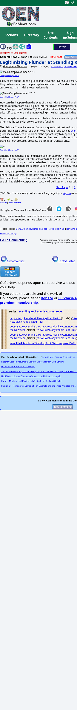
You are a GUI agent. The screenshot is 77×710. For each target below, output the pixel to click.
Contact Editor (66, 261)
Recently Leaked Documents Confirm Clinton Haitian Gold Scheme (32, 361)
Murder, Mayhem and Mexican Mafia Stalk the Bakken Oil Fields (31, 381)
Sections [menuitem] (11, 35)
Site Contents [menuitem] (51, 35)
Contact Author (15, 261)
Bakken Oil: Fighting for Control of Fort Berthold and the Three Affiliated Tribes (38, 386)
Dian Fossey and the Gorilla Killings (18, 366)
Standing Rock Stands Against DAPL (40, 311)
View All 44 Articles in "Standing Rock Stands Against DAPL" (43, 343)
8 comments (57, 66)
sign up (67, 193)
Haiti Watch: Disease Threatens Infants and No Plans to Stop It (31, 376)
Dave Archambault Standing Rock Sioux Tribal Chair (40, 229)
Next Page (62, 187)
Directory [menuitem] (31, 35)
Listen (62, 47)
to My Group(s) (8, 233)
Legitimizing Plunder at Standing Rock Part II (35, 318)
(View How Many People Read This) (56, 330)
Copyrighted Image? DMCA (9, 76)
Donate (47, 298)
